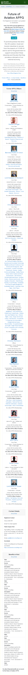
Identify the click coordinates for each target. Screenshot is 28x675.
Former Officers (6, 78)
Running (6, 282)
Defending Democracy (10, 137)
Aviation (8, 498)
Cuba (10, 316)
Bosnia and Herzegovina (12, 266)
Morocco (16, 193)
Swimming (17, 286)
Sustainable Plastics (9, 286)
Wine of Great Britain (18, 405)
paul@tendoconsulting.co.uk (14, 538)
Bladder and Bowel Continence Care (14, 265)
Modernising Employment (11, 277)
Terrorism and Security (14, 166)
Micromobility (8, 324)
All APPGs (9, 6)
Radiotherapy (19, 281)
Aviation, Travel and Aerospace (14, 164)
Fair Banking (13, 498)
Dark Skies (9, 400)
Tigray (10, 288)
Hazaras (15, 270)
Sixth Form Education (10, 238)
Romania (14, 501)
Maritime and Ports (17, 500)
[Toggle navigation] (25, 2)
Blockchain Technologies (12, 189)
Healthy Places (20, 272)
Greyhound (9, 270)
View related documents (14, 84)
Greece (18, 191)
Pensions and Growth (14, 279)
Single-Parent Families (17, 325)
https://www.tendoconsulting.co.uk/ (13, 547)
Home (2, 6)
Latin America (17, 275)
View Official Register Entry (14, 73)
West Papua (16, 288)
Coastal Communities (17, 268)
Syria (22, 286)
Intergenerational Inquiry (14, 322)
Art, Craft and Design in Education (13, 261)
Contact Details (15, 78)
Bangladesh (9, 311)
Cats (20, 189)
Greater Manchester (9, 191)
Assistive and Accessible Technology (14, 263)
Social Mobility (13, 282)
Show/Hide (14, 91)
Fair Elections (12, 318)
